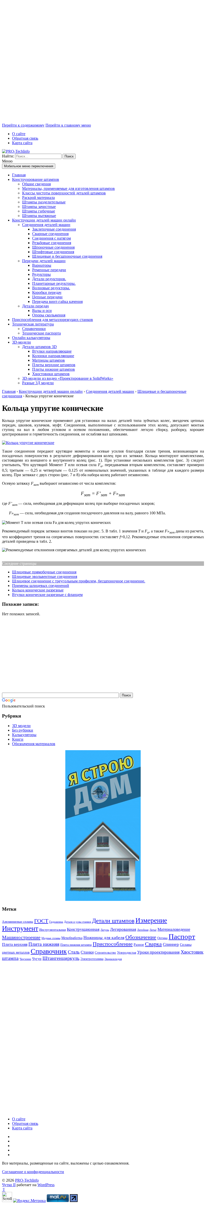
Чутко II (9, 1185)
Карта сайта (22, 143)
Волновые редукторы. (51, 288)
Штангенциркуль (60, 958)
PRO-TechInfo (27, 1180)
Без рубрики (22, 730)
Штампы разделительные (44, 202)
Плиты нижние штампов (53, 369)
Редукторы (41, 274)
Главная (19, 175)
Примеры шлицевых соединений (40, 585)
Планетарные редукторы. (54, 283)
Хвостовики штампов (51, 374)
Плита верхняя (14, 944)
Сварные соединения (50, 234)
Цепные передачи (47, 297)
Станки (87, 952)
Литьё (153, 929)
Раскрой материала (38, 197)
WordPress (46, 1185)
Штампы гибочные (38, 211)
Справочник (49, 951)
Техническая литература (33, 324)
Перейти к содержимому (23, 125)
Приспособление (113, 944)
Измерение (151, 920)
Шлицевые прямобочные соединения (44, 572)
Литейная (142, 929)
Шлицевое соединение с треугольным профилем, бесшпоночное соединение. (78, 581)
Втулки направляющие (52, 351)
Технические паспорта (41, 333)
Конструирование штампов (35, 179)
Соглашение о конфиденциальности (33, 1172)
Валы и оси (42, 310)
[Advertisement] (103, 62)
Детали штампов (113, 920)
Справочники (34, 328)
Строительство (105, 952)
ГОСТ (41, 921)
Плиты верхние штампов (53, 365)
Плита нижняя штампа (76, 945)
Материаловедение (174, 929)
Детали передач (35, 306)
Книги (17, 739)
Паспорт (182, 937)
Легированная (123, 929)
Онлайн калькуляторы (31, 338)
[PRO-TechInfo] (16, 151)
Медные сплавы (50, 938)
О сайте (18, 134)
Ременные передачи (49, 270)
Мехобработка (71, 938)
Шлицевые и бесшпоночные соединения (67, 256)
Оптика (162, 938)
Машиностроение (21, 937)
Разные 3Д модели (38, 383)
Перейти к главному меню (68, 125)
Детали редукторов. (49, 279)
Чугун (36, 959)
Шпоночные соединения (53, 247)
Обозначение (140, 937)
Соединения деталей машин (46, 225)
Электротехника (92, 959)
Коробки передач (46, 292)
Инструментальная (52, 930)
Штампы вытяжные (39, 215)
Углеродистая (126, 952)
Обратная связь (25, 138)
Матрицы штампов (48, 360)
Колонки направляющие (53, 356)
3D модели (21, 726)
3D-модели (21, 342)
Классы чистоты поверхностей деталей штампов (64, 193)
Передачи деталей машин (44, 261)
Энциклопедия (113, 959)
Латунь (104, 929)
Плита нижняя (43, 944)
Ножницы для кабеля (103, 937)
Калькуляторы (24, 735)
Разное (139, 945)
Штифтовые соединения (53, 252)
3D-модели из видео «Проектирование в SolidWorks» (67, 378)
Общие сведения (36, 184)
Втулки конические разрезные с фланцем (47, 594)
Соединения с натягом (51, 238)
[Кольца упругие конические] (28, 443)
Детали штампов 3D (39, 347)
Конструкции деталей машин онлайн (44, 220)
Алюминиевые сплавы (17, 921)
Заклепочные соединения (54, 229)
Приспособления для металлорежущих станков (52, 319)
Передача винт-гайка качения (57, 301)
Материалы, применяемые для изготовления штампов (68, 188)
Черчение (25, 959)
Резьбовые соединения (51, 243)
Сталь (74, 952)
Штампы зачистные (39, 206)
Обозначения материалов (33, 744)
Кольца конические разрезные (38, 590)
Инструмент (20, 928)
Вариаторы (41, 265)
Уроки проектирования (158, 952)
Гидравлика (56, 921)
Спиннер (171, 944)
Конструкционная (83, 929)
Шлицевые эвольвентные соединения (44, 576)
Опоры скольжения (48, 315)
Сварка (153, 944)
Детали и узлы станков (77, 921)
